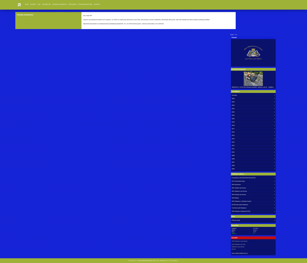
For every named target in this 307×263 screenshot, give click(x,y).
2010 (233, 152)
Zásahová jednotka (59, 4)
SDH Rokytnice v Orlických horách (241, 201)
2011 (233, 148)
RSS (154, 260)
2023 (233, 108)
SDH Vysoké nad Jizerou (239, 188)
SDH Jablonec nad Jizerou (239, 191)
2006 (233, 165)
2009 (233, 155)
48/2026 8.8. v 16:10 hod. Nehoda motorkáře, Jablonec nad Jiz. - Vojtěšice (253, 87)
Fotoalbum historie (85, 4)
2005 (233, 169)
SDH (39, 4)
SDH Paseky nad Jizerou (239, 194)
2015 (233, 135)
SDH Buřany (235, 198)
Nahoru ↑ (176, 260)
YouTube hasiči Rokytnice (239, 208)
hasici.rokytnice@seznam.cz (240, 253)
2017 (233, 128)
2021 (233, 115)
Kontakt (97, 4)
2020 (233, 118)
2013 (233, 142)
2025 (233, 102)
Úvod (27, 4)
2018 (233, 125)
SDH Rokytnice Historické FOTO (241, 211)
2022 (233, 112)
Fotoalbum (72, 4)
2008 (233, 159)
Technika (234, 95)
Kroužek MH (46, 4)
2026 (233, 98)
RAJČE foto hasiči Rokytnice (240, 204)
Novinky (33, 4)
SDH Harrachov (236, 184)
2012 (233, 145)
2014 (233, 138)
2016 (233, 132)
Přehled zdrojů (236, 220)
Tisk (157, 260)
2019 (233, 122)
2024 (233, 105)
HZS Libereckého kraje (238, 181)
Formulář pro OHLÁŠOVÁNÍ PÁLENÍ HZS (244, 178)
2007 (233, 162)
